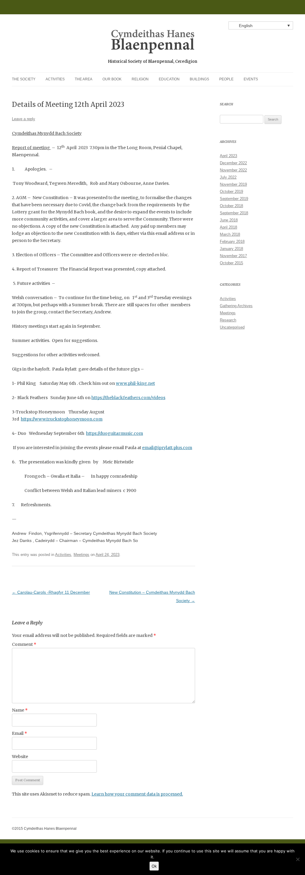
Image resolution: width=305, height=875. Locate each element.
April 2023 (228, 156)
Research (228, 320)
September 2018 (234, 213)
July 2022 (228, 177)
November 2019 (233, 184)
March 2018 (230, 234)
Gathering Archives (236, 306)
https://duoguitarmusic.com (114, 433)
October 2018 (231, 206)
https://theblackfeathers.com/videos (128, 397)
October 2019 (231, 191)
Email (19, 733)
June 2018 (229, 220)
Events (251, 79)
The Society (23, 79)
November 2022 (233, 170)
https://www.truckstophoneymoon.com (61, 419)
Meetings (81, 554)
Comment (24, 644)
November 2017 (233, 256)
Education (169, 79)
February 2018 (232, 241)
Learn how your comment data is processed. (137, 794)
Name (20, 710)
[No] (298, 859)
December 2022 (233, 163)
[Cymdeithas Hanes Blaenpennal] (152, 43)
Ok (154, 866)
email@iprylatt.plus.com (167, 447)
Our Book (112, 79)
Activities (55, 79)
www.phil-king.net (135, 383)
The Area (83, 79)
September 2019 (234, 198)
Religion (140, 79)
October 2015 (231, 263)
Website (20, 756)
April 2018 (228, 227)
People (226, 79)
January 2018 (231, 248)
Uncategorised (232, 327)
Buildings (199, 79)
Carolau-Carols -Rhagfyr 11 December (51, 592)
